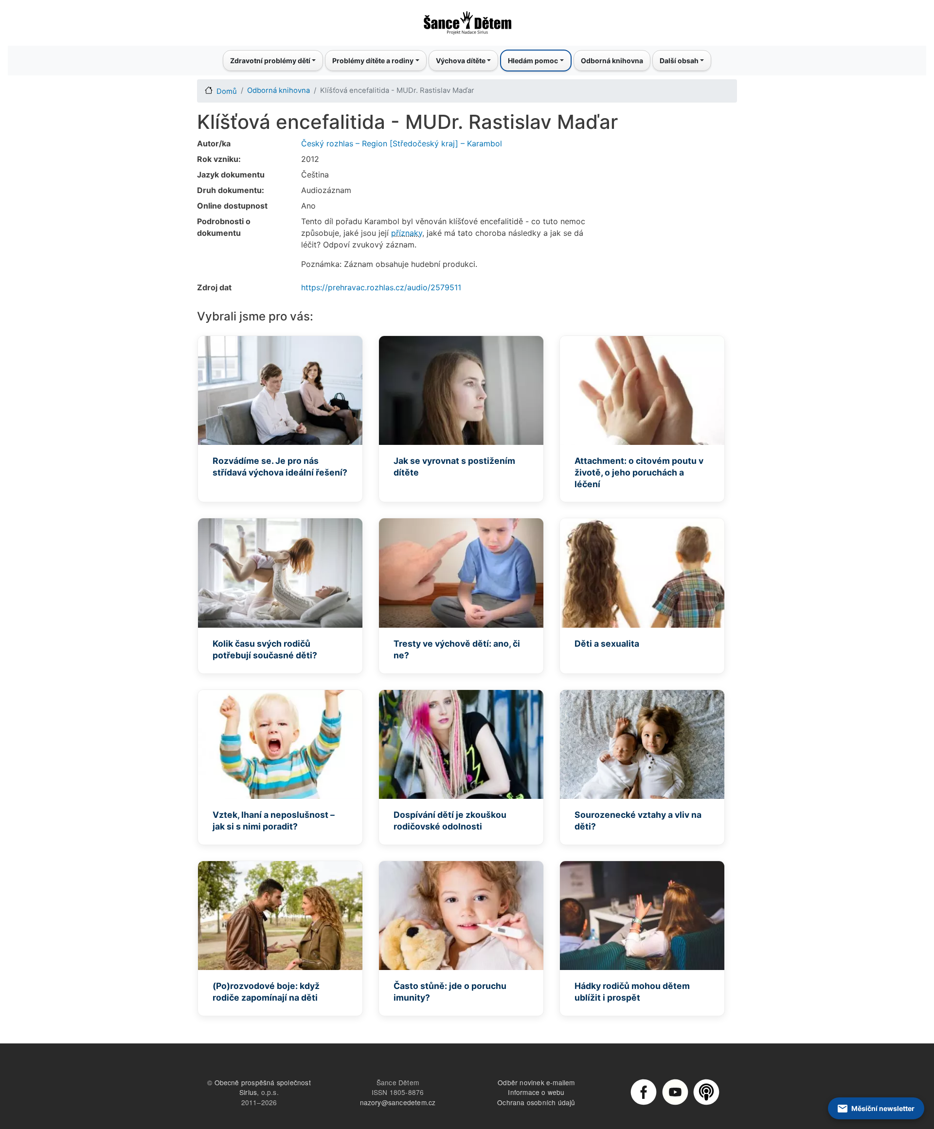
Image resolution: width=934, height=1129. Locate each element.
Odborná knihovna (612, 60)
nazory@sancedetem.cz (398, 1102)
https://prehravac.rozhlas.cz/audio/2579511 (381, 287)
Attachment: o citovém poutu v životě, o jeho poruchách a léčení (639, 472)
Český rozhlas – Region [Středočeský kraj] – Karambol (401, 143)
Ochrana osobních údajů (536, 1102)
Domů (226, 91)
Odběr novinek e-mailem (536, 1082)
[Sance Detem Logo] (467, 20)
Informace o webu (536, 1092)
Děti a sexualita (607, 643)
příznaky (406, 233)
